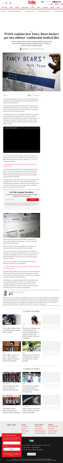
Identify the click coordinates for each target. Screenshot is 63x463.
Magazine (45, 7)
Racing (11, 7)
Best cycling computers (40, 433)
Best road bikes (38, 426)
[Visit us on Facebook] (56, 2)
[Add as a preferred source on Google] (31, 454)
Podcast (52, 7)
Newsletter (38, 95)
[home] (2, 7)
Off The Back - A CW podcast (44, 11)
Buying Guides (25, 7)
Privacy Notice (7, 204)
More (58, 7)
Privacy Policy (16, 453)
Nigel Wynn (26, 48)
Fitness (33, 7)
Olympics (24, 433)
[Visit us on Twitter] (54, 2)
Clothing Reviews (52, 433)
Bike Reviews (51, 428)
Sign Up (12, 449)
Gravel (38, 7)
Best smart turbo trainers (40, 430)
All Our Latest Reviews (53, 426)
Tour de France (25, 426)
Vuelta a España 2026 (29, 11)
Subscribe (56, 4)
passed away (17, 302)
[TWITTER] (10, 294)
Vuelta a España (25, 430)
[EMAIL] (12, 294)
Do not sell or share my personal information (31, 449)
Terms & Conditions (10, 454)
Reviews (17, 7)
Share (6, 95)
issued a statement (25, 99)
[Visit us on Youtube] (58, 2)
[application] (21, 139)
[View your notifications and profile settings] (10, 3)
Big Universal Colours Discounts (14, 11)
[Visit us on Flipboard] (60, 2)
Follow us (31, 95)
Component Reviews (53, 430)
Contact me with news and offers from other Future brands (11, 446)
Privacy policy (46, 445)
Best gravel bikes (38, 428)
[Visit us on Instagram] (53, 2)
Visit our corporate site (47, 459)
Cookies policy (26, 447)
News (5, 7)
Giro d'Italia (24, 428)
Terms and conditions (37, 445)
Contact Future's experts (24, 445)
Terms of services (19, 203)
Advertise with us (35, 447)
